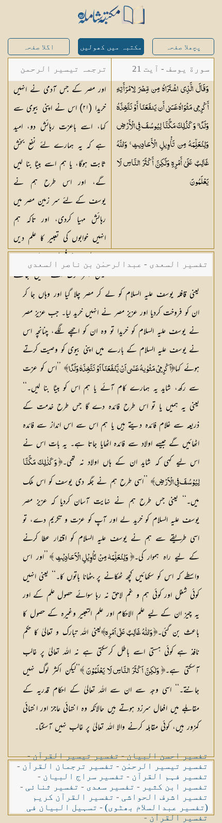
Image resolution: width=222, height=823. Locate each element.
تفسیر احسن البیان (167, 756)
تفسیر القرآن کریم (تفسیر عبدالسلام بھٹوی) (120, 802)
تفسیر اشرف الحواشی (164, 797)
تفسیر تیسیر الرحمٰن (164, 766)
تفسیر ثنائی (52, 787)
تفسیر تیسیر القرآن (76, 756)
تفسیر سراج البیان (83, 776)
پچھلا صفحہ (183, 47)
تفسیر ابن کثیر (175, 787)
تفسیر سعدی (110, 787)
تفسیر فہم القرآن (170, 776)
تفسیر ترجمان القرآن (68, 766)
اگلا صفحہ (38, 47)
